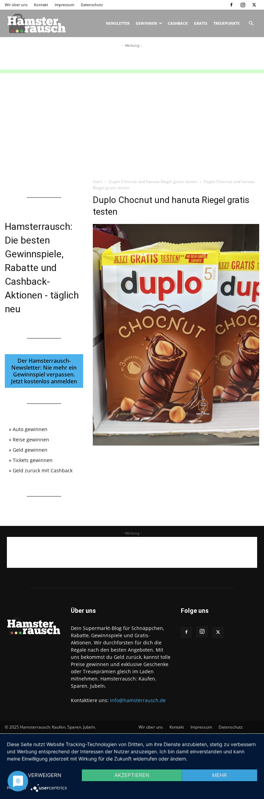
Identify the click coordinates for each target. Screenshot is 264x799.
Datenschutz (92, 4)
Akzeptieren (131, 775)
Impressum (64, 4)
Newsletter (118, 23)
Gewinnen (146, 23)
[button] (251, 23)
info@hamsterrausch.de (138, 700)
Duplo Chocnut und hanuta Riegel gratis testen (153, 181)
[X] (254, 5)
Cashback (178, 23)
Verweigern (44, 775)
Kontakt (41, 4)
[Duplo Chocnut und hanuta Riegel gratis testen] (176, 444)
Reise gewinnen (31, 439)
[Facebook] (231, 5)
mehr (219, 775)
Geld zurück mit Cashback (43, 470)
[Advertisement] (132, 59)
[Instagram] (243, 5)
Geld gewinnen (30, 450)
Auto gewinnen (30, 429)
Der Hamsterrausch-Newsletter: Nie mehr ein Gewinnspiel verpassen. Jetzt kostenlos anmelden (44, 371)
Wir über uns (16, 4)
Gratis (200, 23)
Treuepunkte (226, 23)
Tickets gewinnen (33, 460)
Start (97, 181)
